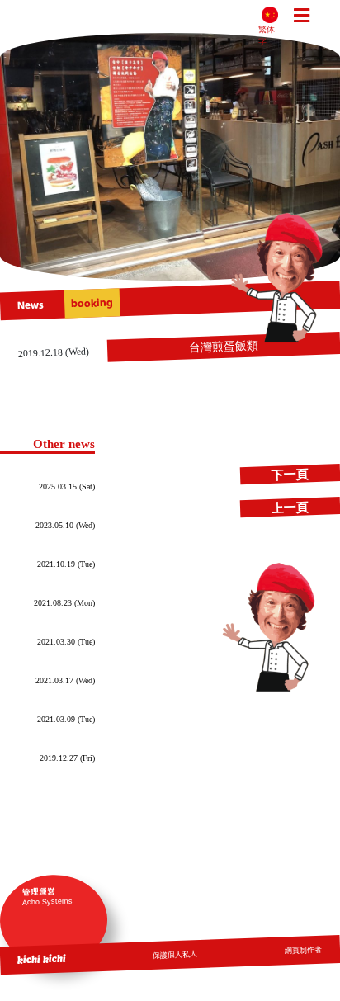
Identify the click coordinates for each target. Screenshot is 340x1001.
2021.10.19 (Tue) (66, 564)
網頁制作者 (303, 950)
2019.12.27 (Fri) (67, 758)
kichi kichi (42, 958)
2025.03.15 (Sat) (67, 486)
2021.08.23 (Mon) (64, 602)
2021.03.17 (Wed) (65, 680)
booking (91, 303)
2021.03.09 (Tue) (66, 719)
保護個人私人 (175, 955)
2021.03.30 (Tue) (66, 641)
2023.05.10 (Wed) (65, 525)
